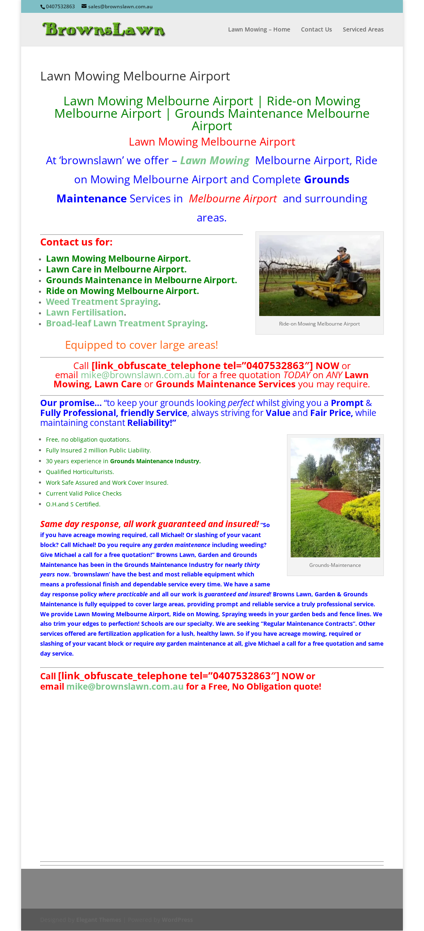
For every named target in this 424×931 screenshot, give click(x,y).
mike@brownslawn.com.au (138, 374)
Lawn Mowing (214, 160)
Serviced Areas (363, 30)
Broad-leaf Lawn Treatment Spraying (125, 323)
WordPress (177, 920)
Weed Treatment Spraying (102, 301)
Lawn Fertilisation (85, 312)
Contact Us (316, 30)
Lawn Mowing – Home (259, 30)
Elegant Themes (98, 920)
